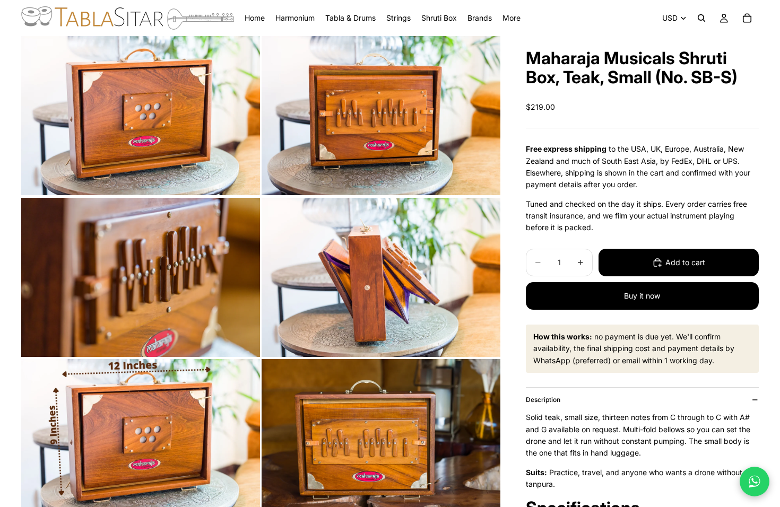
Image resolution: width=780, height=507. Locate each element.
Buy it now (642, 295)
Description (543, 400)
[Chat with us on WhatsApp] (754, 481)
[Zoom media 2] (381, 115)
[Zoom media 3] (140, 277)
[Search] (701, 18)
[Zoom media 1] (140, 115)
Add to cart (685, 262)
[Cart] (747, 18)
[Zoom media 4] (381, 277)
